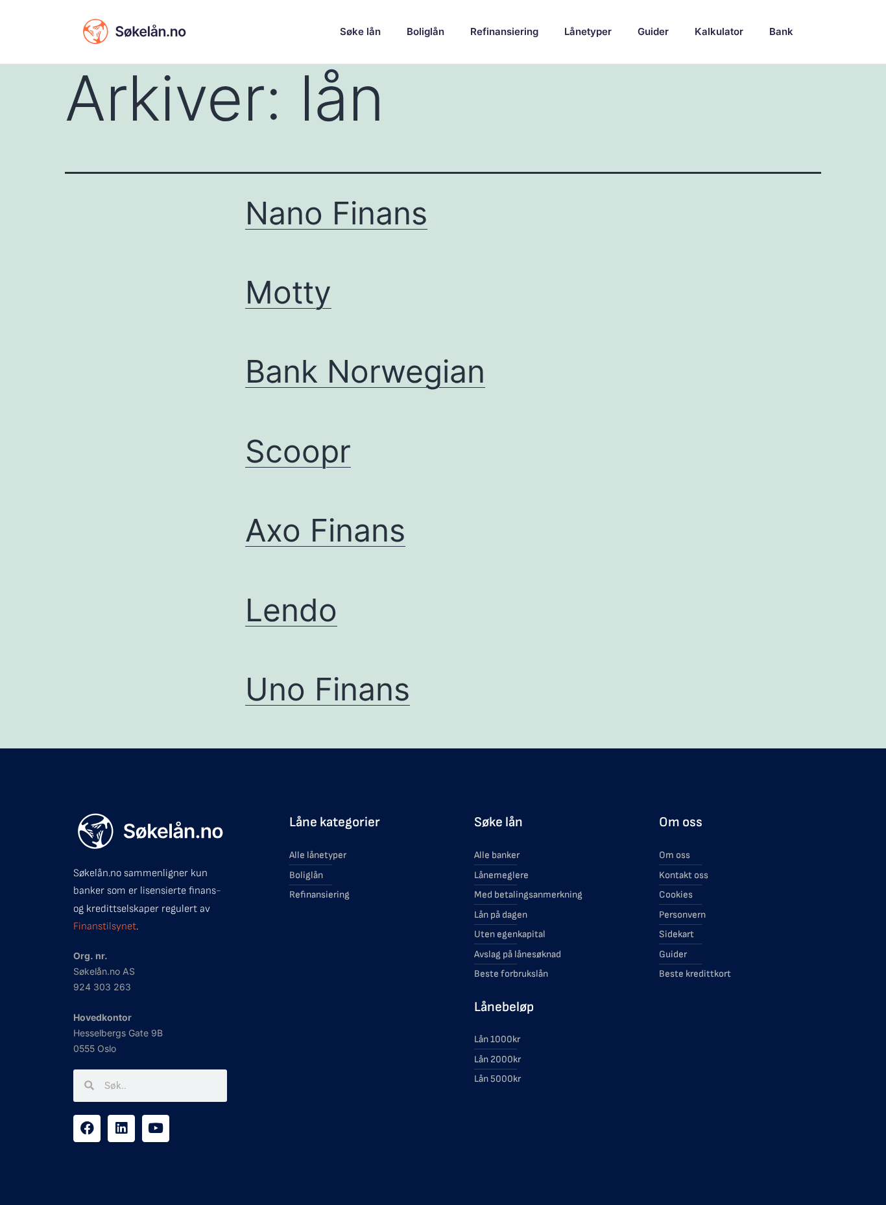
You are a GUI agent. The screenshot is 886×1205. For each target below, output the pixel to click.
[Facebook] (87, 1128)
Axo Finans (325, 530)
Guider (653, 31)
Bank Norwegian (365, 371)
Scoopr (298, 451)
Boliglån (425, 31)
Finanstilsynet (104, 926)
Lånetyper (588, 31)
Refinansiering (504, 31)
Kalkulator (719, 31)
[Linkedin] (121, 1128)
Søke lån (360, 31)
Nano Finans (336, 213)
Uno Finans (327, 689)
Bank (781, 31)
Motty (288, 292)
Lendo (291, 610)
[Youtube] (155, 1128)
